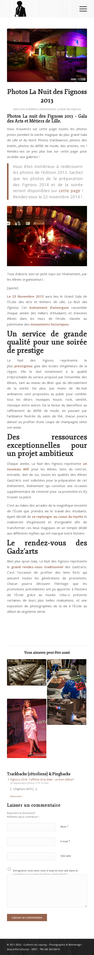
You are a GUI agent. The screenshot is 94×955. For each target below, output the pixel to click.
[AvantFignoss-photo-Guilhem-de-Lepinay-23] (47, 55)
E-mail (65, 841)
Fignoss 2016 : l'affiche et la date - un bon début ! (42, 779)
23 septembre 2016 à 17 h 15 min (29, 783)
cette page (69, 190)
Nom (64, 826)
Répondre (16, 796)
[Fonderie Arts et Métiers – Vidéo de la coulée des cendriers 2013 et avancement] (26, 672)
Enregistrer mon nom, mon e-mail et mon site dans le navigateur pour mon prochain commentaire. (45, 872)
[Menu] (81, 9)
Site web (66, 855)
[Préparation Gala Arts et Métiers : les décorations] (66, 679)
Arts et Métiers (29, 109)
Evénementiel (47, 109)
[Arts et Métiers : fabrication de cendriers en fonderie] (66, 712)
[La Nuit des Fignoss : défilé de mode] (26, 728)
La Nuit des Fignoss (69, 109)
